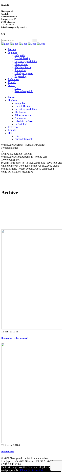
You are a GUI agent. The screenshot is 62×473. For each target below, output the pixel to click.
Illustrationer (7, 451)
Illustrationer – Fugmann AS (14, 338)
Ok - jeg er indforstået (31, 470)
